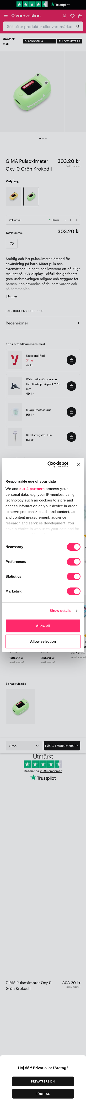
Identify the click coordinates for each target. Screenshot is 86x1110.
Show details (60, 611)
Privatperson (43, 1081)
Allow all (43, 626)
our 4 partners (32, 489)
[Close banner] (79, 464)
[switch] (74, 562)
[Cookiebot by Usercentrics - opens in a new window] (50, 464)
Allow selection (43, 641)
